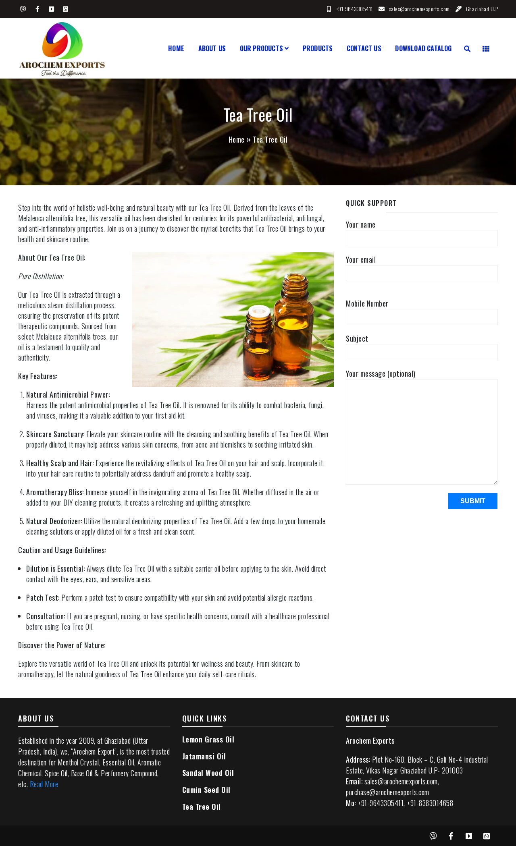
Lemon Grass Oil (208, 739)
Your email (361, 259)
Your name (361, 224)
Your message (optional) (381, 373)
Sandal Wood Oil (208, 772)
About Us (212, 48)
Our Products (261, 48)
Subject (357, 338)
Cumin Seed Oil (206, 789)
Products (318, 48)
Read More (44, 784)
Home (176, 48)
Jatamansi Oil (204, 756)
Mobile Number (367, 303)
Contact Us (364, 48)
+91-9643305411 (354, 8)
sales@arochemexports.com (419, 8)
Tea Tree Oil (201, 806)
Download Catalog (423, 48)
